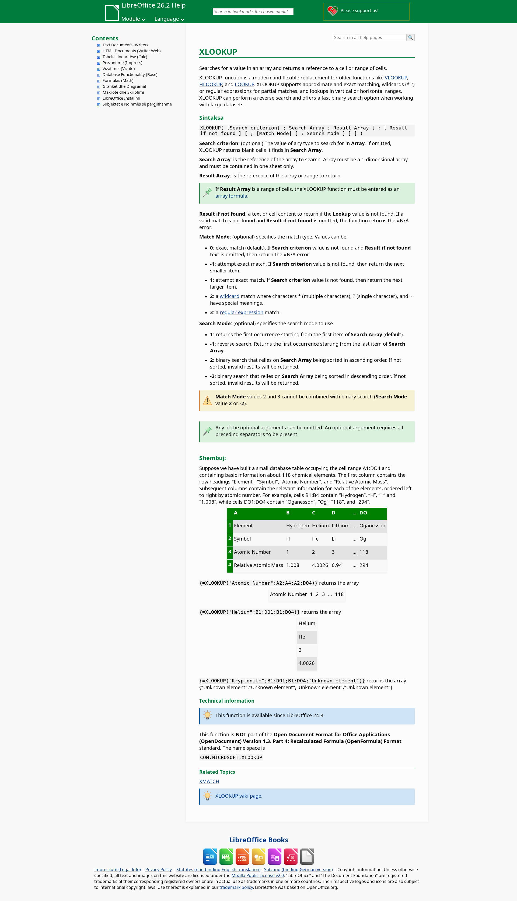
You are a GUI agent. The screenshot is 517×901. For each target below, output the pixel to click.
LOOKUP (244, 84)
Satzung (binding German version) (298, 869)
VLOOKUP (396, 77)
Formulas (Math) (118, 80)
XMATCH (209, 781)
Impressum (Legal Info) (117, 869)
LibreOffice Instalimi (121, 98)
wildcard (229, 296)
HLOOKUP (210, 84)
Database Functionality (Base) (130, 74)
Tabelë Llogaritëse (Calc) (125, 56)
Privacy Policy (158, 869)
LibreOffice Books (258, 839)
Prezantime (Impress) (122, 62)
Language (167, 18)
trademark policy (236, 887)
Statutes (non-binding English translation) (218, 869)
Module (130, 18)
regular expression (241, 312)
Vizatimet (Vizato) (119, 68)
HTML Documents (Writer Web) (132, 50)
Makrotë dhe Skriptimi (123, 92)
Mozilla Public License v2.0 (258, 875)
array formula (231, 195)
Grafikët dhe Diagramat (124, 86)
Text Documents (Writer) (125, 44)
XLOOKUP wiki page (238, 795)
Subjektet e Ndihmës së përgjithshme (137, 104)
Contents (105, 38)
